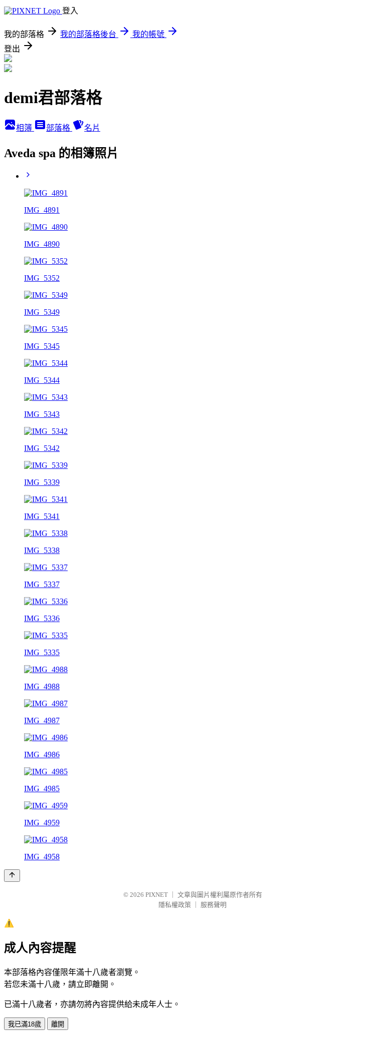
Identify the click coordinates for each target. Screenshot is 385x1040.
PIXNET (156, 894)
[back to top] (12, 875)
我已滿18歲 (24, 1024)
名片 (92, 128)
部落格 (59, 128)
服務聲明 (214, 904)
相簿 (25, 128)
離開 (57, 1024)
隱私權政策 (174, 904)
